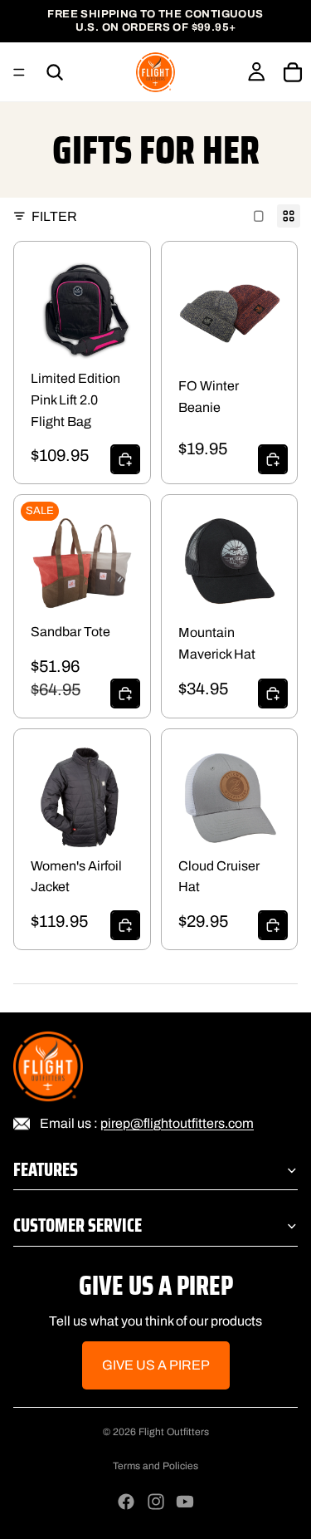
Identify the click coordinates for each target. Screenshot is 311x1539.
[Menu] (19, 72)
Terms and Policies (155, 1466)
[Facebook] (126, 1502)
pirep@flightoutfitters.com (177, 1123)
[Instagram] (156, 1502)
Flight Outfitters (173, 1432)
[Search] (54, 72)
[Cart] (293, 72)
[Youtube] (185, 1502)
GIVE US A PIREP (156, 1365)
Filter (54, 216)
